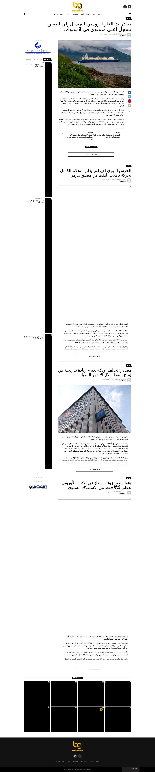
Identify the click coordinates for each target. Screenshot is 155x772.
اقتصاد (99, 14)
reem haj (121, 35)
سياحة (93, 14)
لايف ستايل (75, 14)
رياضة (62, 14)
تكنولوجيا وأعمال (85, 14)
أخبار (67, 14)
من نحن (56, 14)
